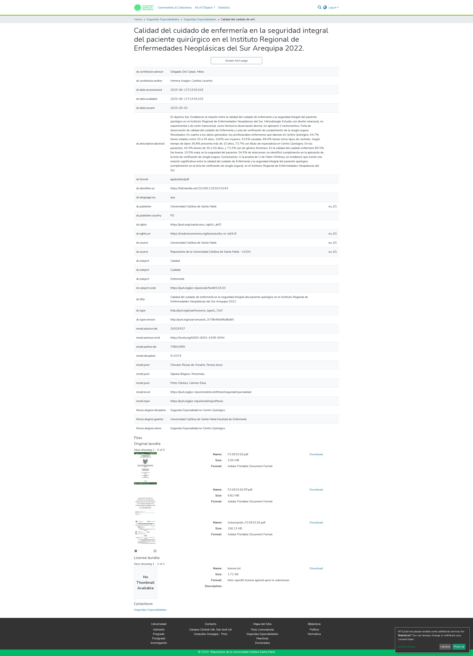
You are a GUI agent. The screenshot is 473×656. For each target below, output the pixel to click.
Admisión (159, 629)
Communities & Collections (175, 8)
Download (316, 454)
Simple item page (236, 61)
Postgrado (158, 638)
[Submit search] (319, 7)
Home (138, 19)
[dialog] (432, 640)
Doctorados (262, 643)
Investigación (159, 643)
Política (314, 629)
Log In (332, 8)
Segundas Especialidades (163, 19)
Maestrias (262, 638)
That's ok (458, 646)
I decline (445, 646)
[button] (325, 7)
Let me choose (406, 646)
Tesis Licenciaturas (262, 629)
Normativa (314, 634)
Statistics (224, 8)
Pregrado (159, 634)
